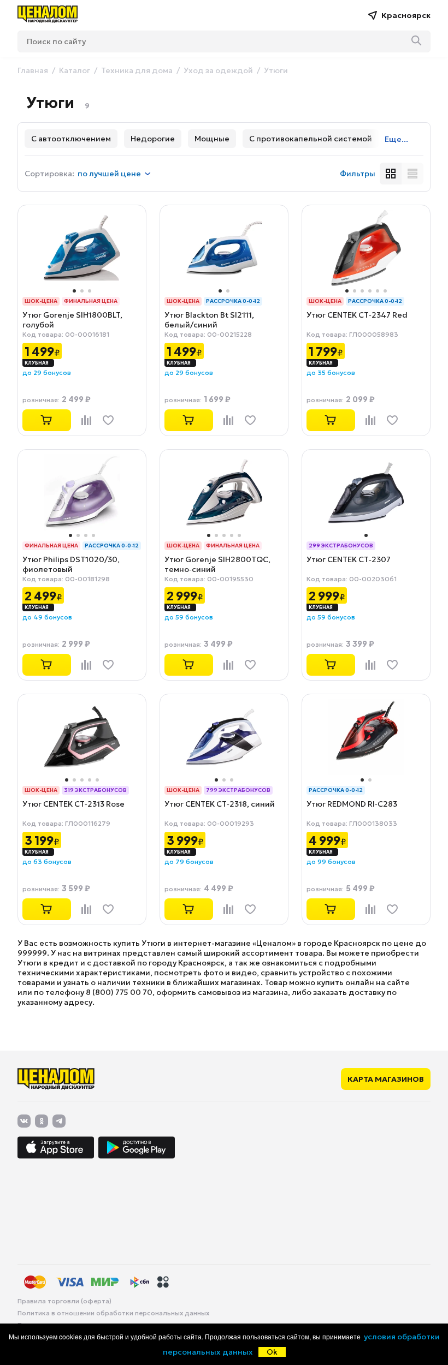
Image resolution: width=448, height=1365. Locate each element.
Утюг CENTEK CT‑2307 (348, 559)
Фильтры (357, 173)
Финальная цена (90, 301)
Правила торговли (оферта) (64, 1301)
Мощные (211, 139)
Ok (272, 1352)
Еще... (396, 139)
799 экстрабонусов (238, 790)
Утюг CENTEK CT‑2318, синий (219, 804)
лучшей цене (109, 173)
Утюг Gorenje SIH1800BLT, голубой (72, 319)
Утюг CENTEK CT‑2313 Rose (73, 804)
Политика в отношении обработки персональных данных (113, 1313)
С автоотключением (71, 139)
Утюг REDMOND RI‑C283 (351, 804)
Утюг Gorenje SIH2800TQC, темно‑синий (217, 564)
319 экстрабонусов (95, 790)
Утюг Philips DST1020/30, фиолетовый (71, 564)
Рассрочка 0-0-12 (233, 301)
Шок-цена (41, 301)
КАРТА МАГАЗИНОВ (385, 1079)
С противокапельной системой (310, 139)
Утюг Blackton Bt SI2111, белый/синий (209, 319)
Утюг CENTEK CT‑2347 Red (357, 315)
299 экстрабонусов (341, 545)
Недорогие (153, 139)
